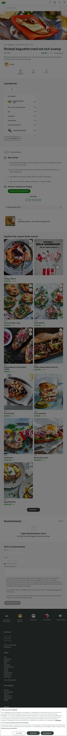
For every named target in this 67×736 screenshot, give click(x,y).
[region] (33, 721)
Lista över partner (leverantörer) (9, 728)
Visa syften (19, 733)
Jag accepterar (47, 733)
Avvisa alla (33, 733)
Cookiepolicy (58, 720)
